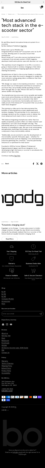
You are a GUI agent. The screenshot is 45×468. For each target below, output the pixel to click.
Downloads (5, 343)
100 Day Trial (6, 336)
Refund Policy (6, 368)
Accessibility (6, 373)
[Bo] (22, 7)
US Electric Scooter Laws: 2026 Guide (15, 348)
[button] (41, 7)
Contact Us (5, 352)
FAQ (3, 350)
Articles (4, 345)
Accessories (6, 301)
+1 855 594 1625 (7, 389)
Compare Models (8, 299)
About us (5, 333)
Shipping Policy (7, 366)
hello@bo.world (17, 452)
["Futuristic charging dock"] (22, 198)
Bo (15, 407)
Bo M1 (3, 292)
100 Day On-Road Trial (22, 2)
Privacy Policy (6, 371)
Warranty (5, 361)
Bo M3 (4, 296)
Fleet (3, 304)
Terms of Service (7, 363)
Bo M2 (4, 294)
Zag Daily (24, 46)
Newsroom (5, 340)
